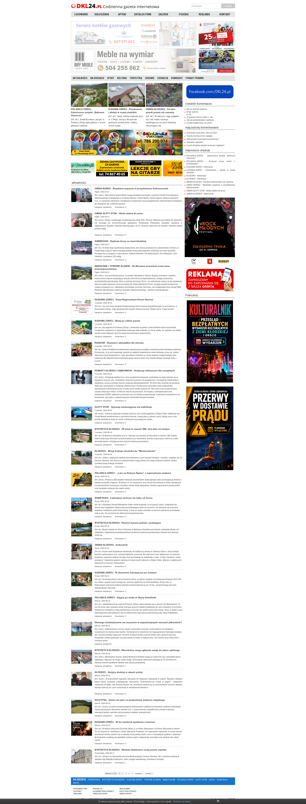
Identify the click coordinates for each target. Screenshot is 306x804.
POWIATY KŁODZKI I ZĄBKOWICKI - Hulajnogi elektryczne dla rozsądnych (135, 370)
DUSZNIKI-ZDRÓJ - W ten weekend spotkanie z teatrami (125, 722)
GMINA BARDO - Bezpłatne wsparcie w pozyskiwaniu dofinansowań (131, 188)
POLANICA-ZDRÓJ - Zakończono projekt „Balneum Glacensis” (87, 112)
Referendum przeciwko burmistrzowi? (202, 139)
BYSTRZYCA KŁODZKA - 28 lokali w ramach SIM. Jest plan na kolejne (132, 429)
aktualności (79, 182)
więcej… (77, 783)
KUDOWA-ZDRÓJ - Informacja (199, 167)
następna (138, 773)
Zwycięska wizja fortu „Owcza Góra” (201, 133)
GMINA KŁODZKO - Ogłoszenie (200, 194)
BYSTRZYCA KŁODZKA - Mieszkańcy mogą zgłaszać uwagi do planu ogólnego (137, 650)
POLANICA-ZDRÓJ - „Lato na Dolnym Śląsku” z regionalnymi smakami (133, 473)
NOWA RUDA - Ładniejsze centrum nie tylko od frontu (124, 498)
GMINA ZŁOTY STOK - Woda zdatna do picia (119, 213)
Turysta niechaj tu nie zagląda (199, 136)
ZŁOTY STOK (201, 780)
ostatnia (148, 773)
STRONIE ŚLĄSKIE (152, 780)
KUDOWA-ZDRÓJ (134, 780)
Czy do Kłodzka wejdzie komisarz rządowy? (205, 145)
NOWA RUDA (222, 780)
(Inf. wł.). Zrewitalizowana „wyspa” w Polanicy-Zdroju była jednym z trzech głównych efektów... (88, 122)
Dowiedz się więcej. (182, 801)
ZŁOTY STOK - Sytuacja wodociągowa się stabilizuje (123, 407)
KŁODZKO (79, 779)
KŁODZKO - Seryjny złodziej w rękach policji (119, 672)
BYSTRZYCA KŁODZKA (113, 779)
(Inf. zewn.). (138, 635)
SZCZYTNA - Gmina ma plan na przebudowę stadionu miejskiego (130, 700)
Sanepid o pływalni (194, 142)
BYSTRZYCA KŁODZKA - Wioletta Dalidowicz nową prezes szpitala (130, 749)
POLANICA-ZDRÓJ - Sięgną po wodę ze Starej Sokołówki (125, 597)
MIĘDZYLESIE (169, 780)
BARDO (212, 780)
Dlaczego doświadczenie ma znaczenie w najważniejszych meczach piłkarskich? (138, 622)
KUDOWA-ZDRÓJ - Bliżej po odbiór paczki (117, 320)
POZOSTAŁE (94, 779)
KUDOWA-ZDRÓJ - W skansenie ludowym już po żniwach (126, 572)
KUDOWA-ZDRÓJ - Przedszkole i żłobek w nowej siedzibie (125, 111)
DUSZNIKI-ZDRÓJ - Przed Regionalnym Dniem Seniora (124, 299)
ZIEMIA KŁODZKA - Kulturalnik (111, 545)
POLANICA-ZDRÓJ (185, 780)
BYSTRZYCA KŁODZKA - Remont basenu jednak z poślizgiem (128, 523)
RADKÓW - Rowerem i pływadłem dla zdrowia (119, 343)
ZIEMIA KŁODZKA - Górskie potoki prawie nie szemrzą (160, 111)
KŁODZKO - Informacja (196, 176)
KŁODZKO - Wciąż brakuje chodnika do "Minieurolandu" (125, 451)
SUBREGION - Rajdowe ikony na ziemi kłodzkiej (120, 241)
